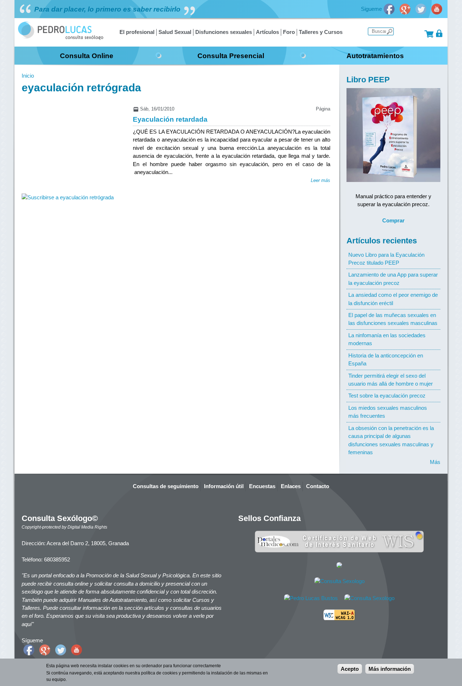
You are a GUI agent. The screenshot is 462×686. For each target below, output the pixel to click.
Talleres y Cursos (321, 32)
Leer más (320, 180)
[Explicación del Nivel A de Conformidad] (339, 619)
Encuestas (262, 486)
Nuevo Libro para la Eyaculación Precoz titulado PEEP (386, 259)
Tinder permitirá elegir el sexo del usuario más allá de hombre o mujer (390, 380)
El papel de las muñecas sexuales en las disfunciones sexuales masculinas (392, 319)
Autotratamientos (375, 56)
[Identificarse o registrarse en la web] (439, 33)
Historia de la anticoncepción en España (385, 359)
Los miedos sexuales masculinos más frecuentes (387, 412)
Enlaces (291, 486)
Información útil (224, 486)
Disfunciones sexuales (223, 32)
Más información (390, 669)
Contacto (317, 486)
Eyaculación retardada (170, 119)
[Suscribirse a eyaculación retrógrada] (68, 197)
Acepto (350, 669)
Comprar (393, 220)
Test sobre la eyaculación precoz (387, 395)
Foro (289, 32)
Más (435, 462)
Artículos (267, 32)
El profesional (136, 32)
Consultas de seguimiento (166, 486)
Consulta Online (86, 56)
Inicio (28, 76)
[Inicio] (60, 38)
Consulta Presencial (230, 56)
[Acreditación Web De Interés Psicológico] (339, 566)
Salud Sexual (174, 32)
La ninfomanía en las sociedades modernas (387, 339)
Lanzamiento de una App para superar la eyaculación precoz (393, 279)
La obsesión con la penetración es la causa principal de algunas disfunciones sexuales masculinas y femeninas (391, 440)
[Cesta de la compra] (428, 33)
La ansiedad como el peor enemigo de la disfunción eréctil (393, 299)
